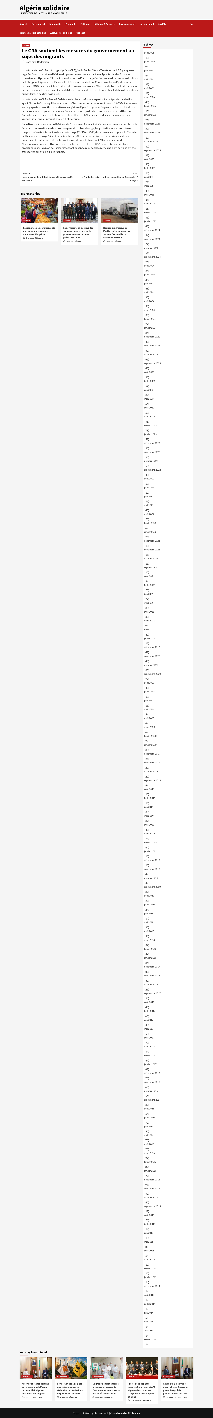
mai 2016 (148, 1135)
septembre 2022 (152, 469)
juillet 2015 (149, 1223)
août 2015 (149, 1215)
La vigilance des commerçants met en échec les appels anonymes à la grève (39, 231)
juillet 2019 (149, 798)
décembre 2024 (152, 230)
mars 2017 (149, 1046)
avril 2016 (149, 1144)
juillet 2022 (149, 487)
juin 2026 (148, 70)
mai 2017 (148, 1028)
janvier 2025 (150, 221)
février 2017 (150, 1055)
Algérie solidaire (45, 7)
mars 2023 (149, 416)
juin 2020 (148, 700)
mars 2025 (149, 203)
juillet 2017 (149, 1011)
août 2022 (149, 478)
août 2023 (149, 372)
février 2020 (150, 735)
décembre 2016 (152, 1073)
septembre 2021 (152, 567)
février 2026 (150, 105)
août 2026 (149, 52)
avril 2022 (149, 514)
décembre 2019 (152, 753)
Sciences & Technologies (33, 32)
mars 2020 (149, 727)
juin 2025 (148, 176)
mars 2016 (149, 1153)
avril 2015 (149, 1250)
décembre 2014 (152, 1286)
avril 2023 (149, 407)
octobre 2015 (151, 1197)
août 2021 (149, 576)
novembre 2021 (152, 549)
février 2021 (150, 629)
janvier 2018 (150, 957)
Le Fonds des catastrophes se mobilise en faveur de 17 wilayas (109, 177)
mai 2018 (148, 922)
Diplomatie (55, 24)
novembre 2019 (152, 762)
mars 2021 (149, 620)
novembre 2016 (152, 1082)
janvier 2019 (150, 851)
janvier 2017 (150, 1064)
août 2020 (149, 682)
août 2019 (149, 789)
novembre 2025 (152, 132)
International (147, 24)
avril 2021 (149, 611)
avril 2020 (149, 718)
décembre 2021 (152, 540)
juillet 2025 (149, 168)
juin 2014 (148, 1312)
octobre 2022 (151, 460)
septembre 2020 (152, 673)
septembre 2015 (152, 1206)
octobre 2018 (151, 877)
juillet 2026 (149, 61)
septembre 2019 (152, 780)
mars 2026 (149, 97)
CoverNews (117, 1413)
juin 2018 (148, 913)
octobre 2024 (151, 247)
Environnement (127, 24)
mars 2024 (149, 310)
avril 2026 (149, 88)
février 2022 (150, 522)
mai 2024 (148, 292)
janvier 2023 (150, 434)
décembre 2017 (152, 966)
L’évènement (38, 24)
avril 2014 (149, 1330)
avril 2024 (149, 301)
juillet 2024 (149, 274)
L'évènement (27, 1376)
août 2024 (149, 265)
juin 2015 (148, 1232)
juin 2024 (148, 283)
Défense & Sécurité (104, 24)
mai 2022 (148, 505)
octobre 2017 (151, 984)
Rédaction (43, 61)
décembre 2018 (152, 860)
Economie (70, 24)
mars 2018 (149, 940)
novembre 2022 (152, 452)
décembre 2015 (152, 1179)
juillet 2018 (149, 904)
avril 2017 (149, 1037)
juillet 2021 (149, 585)
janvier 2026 (150, 114)
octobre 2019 (151, 771)
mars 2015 (149, 1259)
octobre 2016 (151, 1090)
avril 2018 (149, 931)
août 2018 (149, 895)
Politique (85, 24)
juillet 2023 (149, 381)
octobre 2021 (151, 558)
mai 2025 (148, 185)
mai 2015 (148, 1241)
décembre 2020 (152, 647)
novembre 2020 (152, 656)
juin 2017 (148, 1019)
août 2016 (149, 1108)
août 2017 (149, 1002)
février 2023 (150, 425)
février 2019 (150, 842)
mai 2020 (148, 709)
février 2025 (150, 212)
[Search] (191, 24)
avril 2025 (149, 194)
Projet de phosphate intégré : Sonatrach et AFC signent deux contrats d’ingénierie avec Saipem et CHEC (141, 1390)
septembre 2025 (152, 150)
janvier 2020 (150, 744)
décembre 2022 (152, 443)
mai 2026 (148, 79)
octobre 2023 (151, 354)
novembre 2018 (152, 869)
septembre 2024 (152, 256)
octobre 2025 (151, 141)
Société (162, 24)
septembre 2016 (152, 1099)
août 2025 (149, 159)
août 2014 (149, 1294)
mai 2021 (148, 602)
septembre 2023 (152, 363)
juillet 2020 (149, 691)
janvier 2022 (150, 531)
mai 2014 (148, 1321)
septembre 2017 (152, 993)
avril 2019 (149, 824)
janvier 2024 (150, 327)
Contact (80, 32)
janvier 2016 (150, 1170)
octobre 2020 (151, 664)
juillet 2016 (149, 1117)
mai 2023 (148, 398)
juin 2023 (148, 389)
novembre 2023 (152, 345)
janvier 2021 (150, 638)
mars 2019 (149, 833)
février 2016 (150, 1161)
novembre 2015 (152, 1188)
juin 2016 (148, 1126)
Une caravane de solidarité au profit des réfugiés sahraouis (47, 177)
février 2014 (150, 1339)
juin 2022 (148, 496)
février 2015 (150, 1268)
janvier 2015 (150, 1277)
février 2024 (150, 318)
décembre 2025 (152, 123)
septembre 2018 (152, 886)
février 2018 (150, 948)
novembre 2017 (152, 975)
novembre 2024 (152, 239)
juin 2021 (148, 593)
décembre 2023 (152, 336)
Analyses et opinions (61, 32)
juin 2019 (148, 806)
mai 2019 (148, 815)
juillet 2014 (149, 1303)
